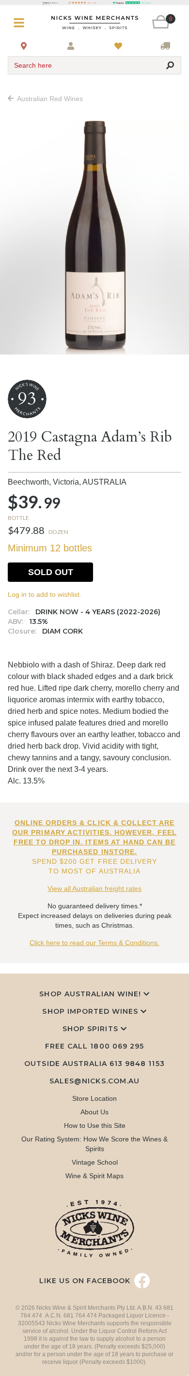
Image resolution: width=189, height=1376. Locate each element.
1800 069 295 (116, 1046)
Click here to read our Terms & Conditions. (94, 943)
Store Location (94, 1098)
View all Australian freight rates (94, 888)
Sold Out (50, 572)
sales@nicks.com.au (94, 1081)
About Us (94, 1112)
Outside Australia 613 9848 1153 (94, 1063)
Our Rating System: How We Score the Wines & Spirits (94, 1144)
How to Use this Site (95, 1125)
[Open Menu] (22, 23)
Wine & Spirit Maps (94, 1176)
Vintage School (95, 1162)
